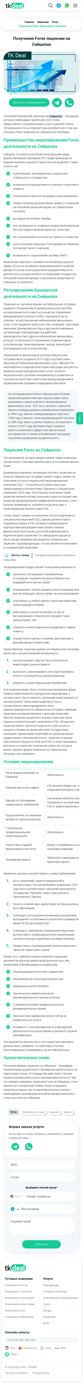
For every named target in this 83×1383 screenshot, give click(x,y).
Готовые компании (55, 1291)
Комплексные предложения (60, 1297)
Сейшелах (55, 116)
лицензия (54, 1112)
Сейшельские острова (33, 1112)
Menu (79, 418)
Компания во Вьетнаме (19, 1304)
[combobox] (15, 1197)
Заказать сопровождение (29, 102)
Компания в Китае (16, 1285)
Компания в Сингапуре (19, 1297)
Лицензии (49, 1316)
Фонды (47, 1310)
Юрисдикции (51, 1285)
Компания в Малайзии (19, 1316)
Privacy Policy (41, 1373)
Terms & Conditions (16, 1373)
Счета (46, 1304)
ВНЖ (46, 1323)
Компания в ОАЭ (15, 1310)
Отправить (41, 1244)
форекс (68, 1112)
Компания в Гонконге (18, 1291)
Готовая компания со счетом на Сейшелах (39, 557)
